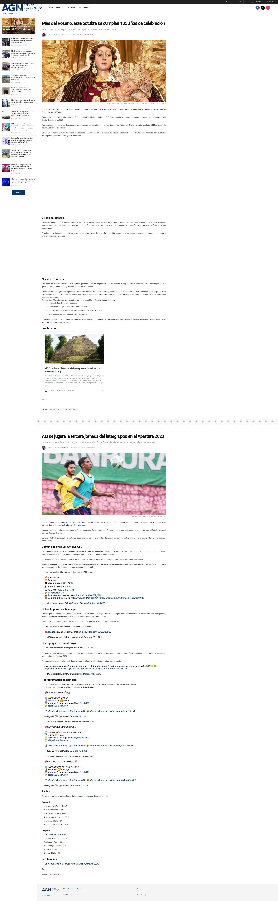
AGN (68, 109)
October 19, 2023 (92, 674)
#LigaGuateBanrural (88, 668)
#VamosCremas (105, 598)
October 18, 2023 (96, 603)
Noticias (71, 8)
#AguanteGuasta (53, 668)
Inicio (50, 8)
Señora (106, 133)
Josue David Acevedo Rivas (58, 448)
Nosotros (60, 8)
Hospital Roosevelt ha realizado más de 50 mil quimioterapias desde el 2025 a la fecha (22, 140)
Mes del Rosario (55, 409)
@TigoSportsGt (66, 590)
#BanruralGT (78, 711)
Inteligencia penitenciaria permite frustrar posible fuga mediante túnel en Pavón (22, 41)
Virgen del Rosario (70, 409)
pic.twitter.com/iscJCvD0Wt (119, 745)
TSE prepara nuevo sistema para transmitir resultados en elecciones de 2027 (22, 65)
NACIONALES (88, 35)
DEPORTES (91, 448)
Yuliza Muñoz (53, 35)
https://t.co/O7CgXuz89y (84, 598)
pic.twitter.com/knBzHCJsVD (114, 668)
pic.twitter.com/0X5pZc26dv (96, 632)
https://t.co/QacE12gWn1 (89, 595)
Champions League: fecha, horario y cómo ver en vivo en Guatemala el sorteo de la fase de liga (23, 181)
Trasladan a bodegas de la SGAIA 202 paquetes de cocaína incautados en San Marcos (22, 113)
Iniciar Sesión (272, 2)
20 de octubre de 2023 (69, 35)
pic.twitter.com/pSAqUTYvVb (120, 711)
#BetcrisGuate (97, 711)
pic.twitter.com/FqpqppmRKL (129, 598)
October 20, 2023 (79, 785)
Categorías (83, 8)
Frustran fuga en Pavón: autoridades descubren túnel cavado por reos (21, 90)
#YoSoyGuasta (70, 668)
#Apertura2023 (56, 592)
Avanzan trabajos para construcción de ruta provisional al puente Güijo (23, 77)
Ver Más (18, 192)
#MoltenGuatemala (57, 711)
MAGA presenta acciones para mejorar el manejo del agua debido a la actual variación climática (23, 53)
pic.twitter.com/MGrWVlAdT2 (120, 780)
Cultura (80, 35)
